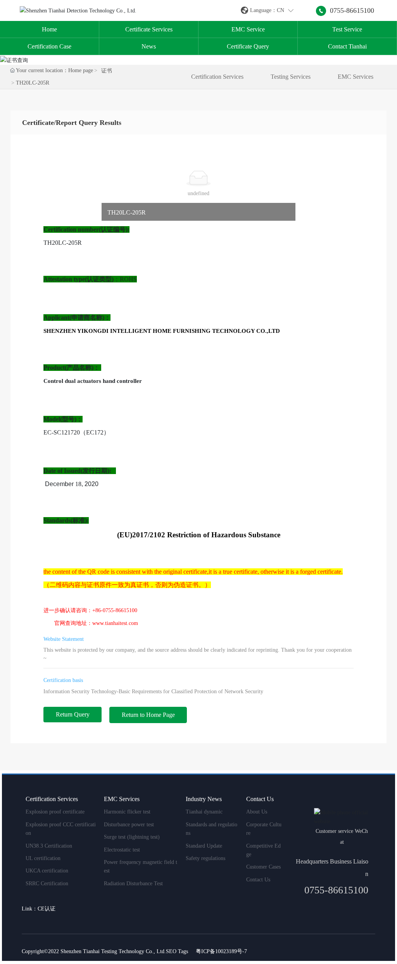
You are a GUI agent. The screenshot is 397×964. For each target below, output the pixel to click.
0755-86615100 (352, 10)
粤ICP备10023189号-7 (221, 951)
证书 (106, 71)
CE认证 (46, 909)
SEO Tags (177, 951)
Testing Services (291, 76)
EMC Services (355, 76)
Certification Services (217, 76)
